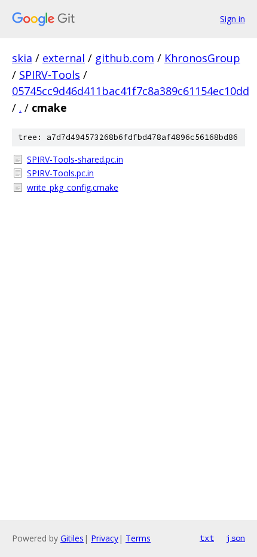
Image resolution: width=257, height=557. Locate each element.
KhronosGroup (202, 58)
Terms (138, 538)
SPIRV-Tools (49, 75)
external (63, 58)
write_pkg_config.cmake (72, 187)
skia (22, 58)
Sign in (232, 19)
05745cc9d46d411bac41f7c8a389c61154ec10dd (130, 91)
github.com (124, 58)
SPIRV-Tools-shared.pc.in (75, 159)
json (235, 537)
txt (207, 537)
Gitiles (72, 538)
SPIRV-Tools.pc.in (60, 173)
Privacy (104, 538)
